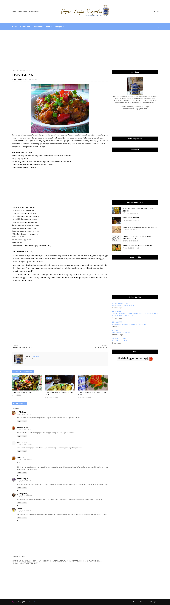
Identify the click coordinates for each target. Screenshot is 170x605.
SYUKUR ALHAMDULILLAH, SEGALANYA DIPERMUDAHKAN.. (136, 237)
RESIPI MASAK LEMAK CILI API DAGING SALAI (59, 393)
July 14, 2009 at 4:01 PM (24, 511)
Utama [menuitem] (14, 27)
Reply (19, 421)
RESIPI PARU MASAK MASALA (22, 392)
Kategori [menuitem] (58, 27)
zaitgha (20, 457)
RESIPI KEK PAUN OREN (130, 218)
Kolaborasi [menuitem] (25, 27)
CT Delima (21, 412)
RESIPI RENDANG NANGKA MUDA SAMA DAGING (92, 393)
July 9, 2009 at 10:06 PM (24, 444)
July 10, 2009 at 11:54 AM (24, 481)
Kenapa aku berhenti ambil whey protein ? (129, 324)
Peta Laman (23, 11)
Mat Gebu (17, 79)
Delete (24, 421)
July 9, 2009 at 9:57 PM (24, 429)
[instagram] (157, 12)
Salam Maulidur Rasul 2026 (123, 305)
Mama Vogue (22, 479)
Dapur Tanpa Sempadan (33, 602)
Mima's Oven (22, 427)
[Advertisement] (85, 50)
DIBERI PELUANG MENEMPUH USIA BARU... (137, 246)
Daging (19, 70)
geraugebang (23, 494)
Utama (14, 11)
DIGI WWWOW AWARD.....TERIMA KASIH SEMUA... (139, 227)
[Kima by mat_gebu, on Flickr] (60, 132)
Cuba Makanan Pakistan (121, 341)
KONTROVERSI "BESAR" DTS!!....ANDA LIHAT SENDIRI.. (137, 210)
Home (13, 70)
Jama (19, 509)
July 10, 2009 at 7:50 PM (24, 496)
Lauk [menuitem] (48, 27)
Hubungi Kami (34, 11)
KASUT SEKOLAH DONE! (121, 332)
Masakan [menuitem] (38, 27)
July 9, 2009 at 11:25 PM (24, 459)
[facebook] (154, 12)
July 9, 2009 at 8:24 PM (24, 414)
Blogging (14, 602)
